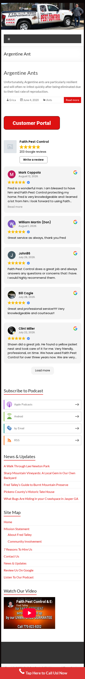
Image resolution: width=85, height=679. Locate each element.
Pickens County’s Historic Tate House (29, 491)
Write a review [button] (33, 160)
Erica (12, 100)
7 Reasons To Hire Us (18, 549)
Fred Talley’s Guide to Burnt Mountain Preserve (36, 485)
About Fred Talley (20, 534)
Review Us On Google (18, 570)
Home (8, 522)
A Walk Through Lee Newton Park (27, 466)
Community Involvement (25, 541)
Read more (72, 100)
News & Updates (15, 563)
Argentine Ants (21, 73)
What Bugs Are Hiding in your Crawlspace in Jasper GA (41, 498)
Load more (42, 370)
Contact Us (11, 556)
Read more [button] (15, 207)
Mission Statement (16, 529)
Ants (49, 100)
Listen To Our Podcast (19, 577)
